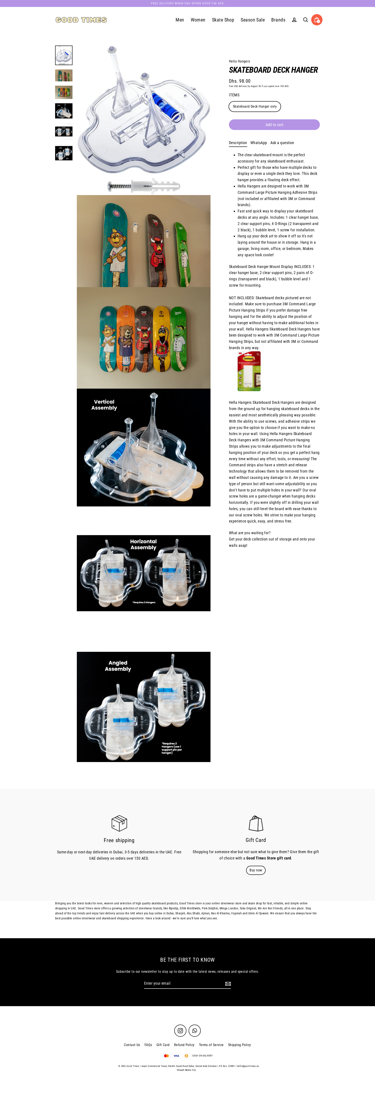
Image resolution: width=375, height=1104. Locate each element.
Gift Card (163, 1045)
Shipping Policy (239, 1045)
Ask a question (282, 142)
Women (198, 20)
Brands (278, 20)
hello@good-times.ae (248, 1066)
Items (234, 95)
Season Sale (253, 20)
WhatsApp (258, 142)
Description (238, 142)
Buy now (256, 870)
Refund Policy (184, 1045)
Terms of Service (211, 1045)
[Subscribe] (227, 984)
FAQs (148, 1045)
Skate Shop (223, 20)
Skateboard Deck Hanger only (255, 106)
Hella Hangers (239, 61)
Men (180, 20)
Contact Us (132, 1045)
